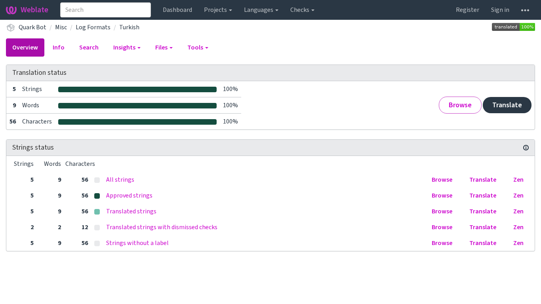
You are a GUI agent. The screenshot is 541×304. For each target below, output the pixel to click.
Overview (25, 47)
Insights (125, 47)
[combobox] (105, 9)
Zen (518, 179)
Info (59, 47)
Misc (61, 27)
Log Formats (93, 27)
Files (162, 47)
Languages (259, 10)
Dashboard (177, 10)
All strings (120, 179)
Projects (216, 10)
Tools (195, 47)
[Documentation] (526, 148)
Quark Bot (32, 27)
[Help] (525, 10)
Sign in (500, 10)
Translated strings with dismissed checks (161, 227)
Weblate (34, 9)
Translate (507, 105)
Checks (300, 10)
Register (467, 10)
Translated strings (131, 211)
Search (89, 47)
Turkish (129, 27)
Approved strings (129, 195)
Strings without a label (137, 243)
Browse (460, 105)
